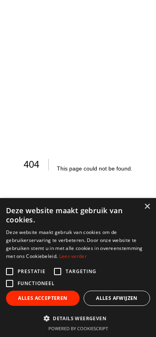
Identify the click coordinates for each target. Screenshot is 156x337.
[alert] (78, 267)
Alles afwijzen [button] (117, 298)
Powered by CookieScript (78, 328)
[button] (78, 318)
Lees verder (73, 256)
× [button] (147, 207)
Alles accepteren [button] (42, 298)
